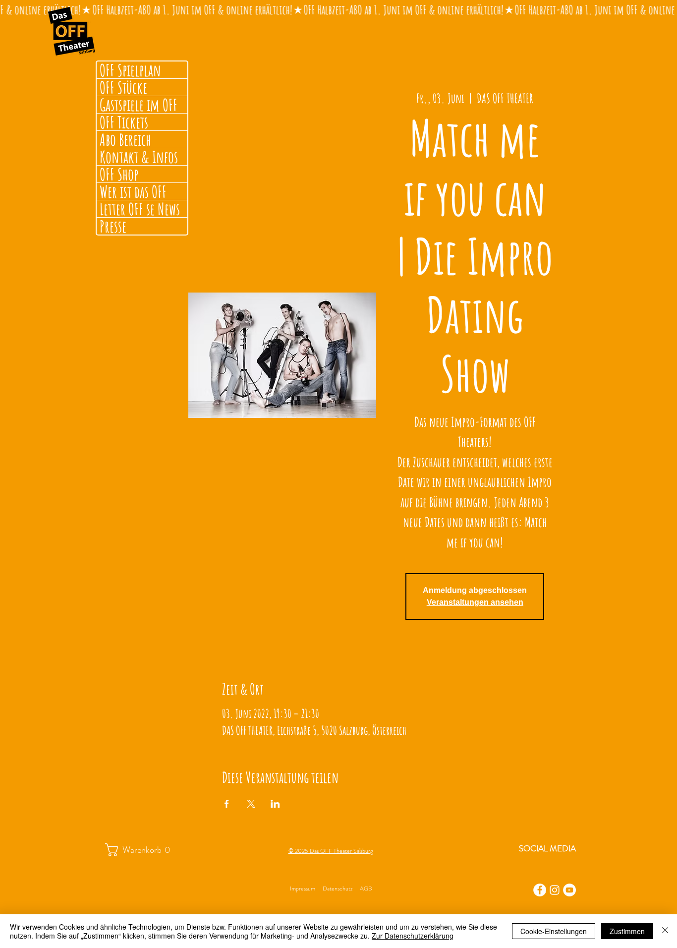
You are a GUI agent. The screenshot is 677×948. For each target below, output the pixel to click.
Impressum (302, 888)
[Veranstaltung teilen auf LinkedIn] (275, 804)
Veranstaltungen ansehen (475, 602)
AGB (366, 888)
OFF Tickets (124, 122)
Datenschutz (337, 888)
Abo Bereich (125, 139)
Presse (113, 226)
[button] (143, 849)
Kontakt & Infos (139, 156)
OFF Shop (119, 174)
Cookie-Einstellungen (553, 931)
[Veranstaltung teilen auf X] (251, 804)
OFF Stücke (123, 87)
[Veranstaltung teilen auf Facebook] (226, 804)
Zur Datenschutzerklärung (412, 936)
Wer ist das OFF (133, 191)
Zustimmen (627, 931)
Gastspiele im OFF (138, 104)
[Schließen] (665, 931)
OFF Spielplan (130, 69)
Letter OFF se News (140, 208)
